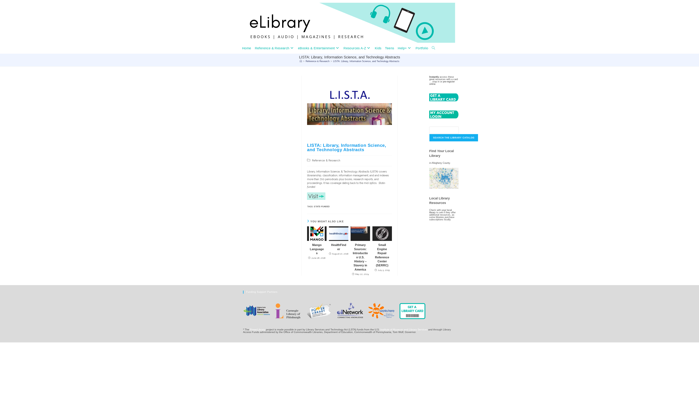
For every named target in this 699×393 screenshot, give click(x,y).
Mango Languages (317, 249)
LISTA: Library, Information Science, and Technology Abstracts (366, 61)
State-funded (322, 206)
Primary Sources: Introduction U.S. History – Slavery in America (360, 257)
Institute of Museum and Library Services (403, 329)
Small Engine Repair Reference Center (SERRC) (382, 255)
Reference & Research (326, 160)
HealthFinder (338, 247)
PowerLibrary (257, 329)
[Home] (301, 61)
